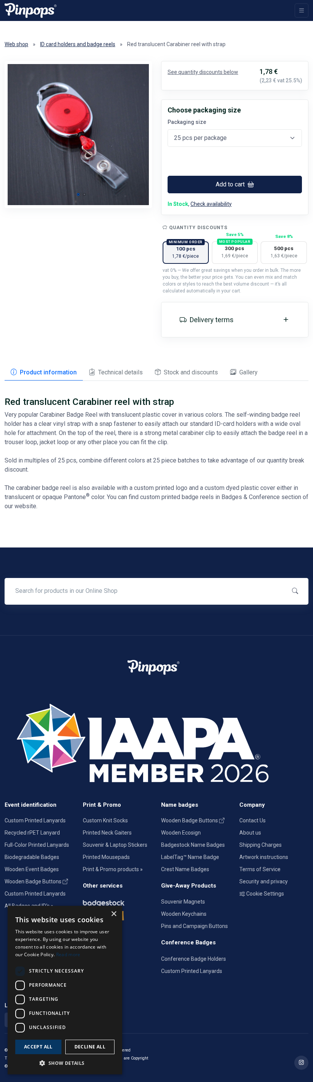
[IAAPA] (156, 741)
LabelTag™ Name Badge (190, 857)
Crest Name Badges (185, 869)
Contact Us (252, 820)
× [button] (113, 914)
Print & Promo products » (113, 869)
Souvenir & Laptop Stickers (115, 845)
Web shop (16, 44)
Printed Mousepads (106, 857)
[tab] (44, 373)
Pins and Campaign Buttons (194, 926)
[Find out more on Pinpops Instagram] (301, 1063)
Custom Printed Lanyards (35, 820)
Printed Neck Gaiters (107, 833)
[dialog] (65, 990)
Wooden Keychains (184, 914)
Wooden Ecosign (181, 833)
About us (250, 833)
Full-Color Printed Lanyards (37, 845)
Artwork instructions (263, 857)
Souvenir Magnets (183, 902)
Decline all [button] (89, 1046)
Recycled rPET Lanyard (32, 833)
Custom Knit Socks (105, 820)
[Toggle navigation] (301, 10)
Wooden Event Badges (32, 869)
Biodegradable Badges (32, 857)
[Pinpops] (30, 10)
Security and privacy (263, 881)
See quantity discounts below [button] (203, 72)
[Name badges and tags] (117, 902)
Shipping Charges (260, 845)
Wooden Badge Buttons (34, 881)
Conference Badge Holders (193, 959)
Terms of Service (260, 869)
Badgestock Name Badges (193, 845)
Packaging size (187, 122)
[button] (78, 194)
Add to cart (231, 184)
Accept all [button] (38, 1046)
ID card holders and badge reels (77, 44)
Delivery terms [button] (212, 320)
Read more (68, 954)
